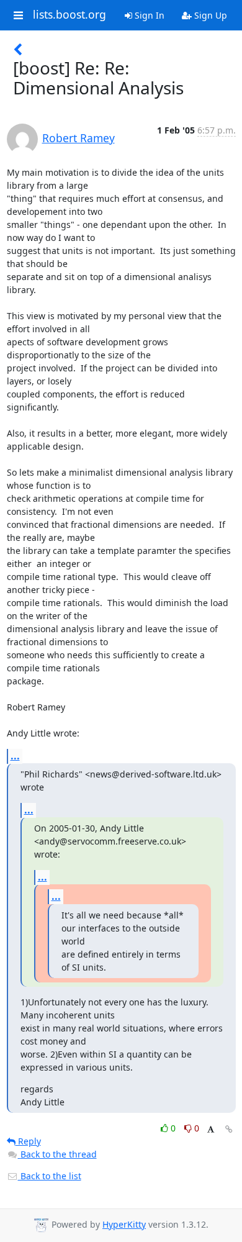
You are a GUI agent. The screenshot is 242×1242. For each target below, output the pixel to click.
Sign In (148, 15)
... (15, 756)
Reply (28, 1141)
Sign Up (209, 15)
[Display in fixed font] (210, 1130)
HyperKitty (124, 1224)
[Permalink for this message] (229, 1129)
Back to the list (49, 1176)
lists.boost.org (69, 14)
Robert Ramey (78, 137)
